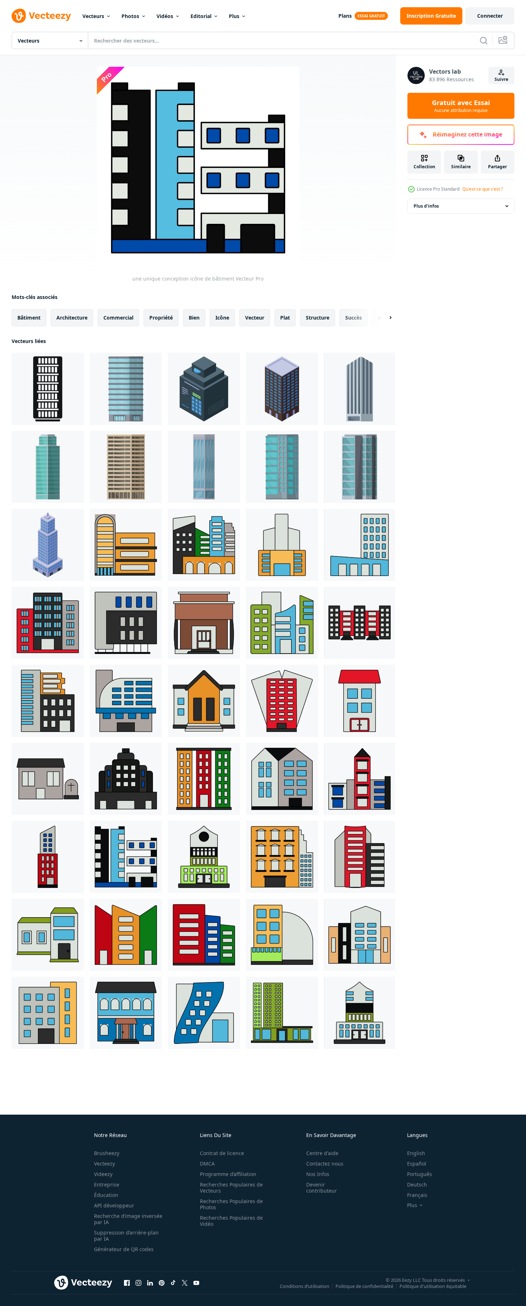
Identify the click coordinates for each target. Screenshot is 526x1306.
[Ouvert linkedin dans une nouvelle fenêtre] (150, 1282)
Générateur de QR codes (124, 1249)
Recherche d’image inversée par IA (128, 1218)
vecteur (254, 317)
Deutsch (417, 1184)
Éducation (106, 1195)
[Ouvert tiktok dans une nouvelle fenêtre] (173, 1282)
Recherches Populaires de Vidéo (231, 1220)
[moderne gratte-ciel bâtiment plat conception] (126, 467)
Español (416, 1163)
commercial (118, 317)
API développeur (114, 1205)
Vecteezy (104, 1163)
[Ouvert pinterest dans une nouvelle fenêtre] (161, 1282)
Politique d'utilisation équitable (432, 1286)
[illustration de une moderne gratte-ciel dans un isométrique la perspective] (48, 545)
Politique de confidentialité (364, 1286)
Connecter (490, 15)
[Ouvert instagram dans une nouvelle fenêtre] (138, 1282)
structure (317, 317)
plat (285, 317)
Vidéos (165, 16)
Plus (234, 16)
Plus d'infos (426, 206)
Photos (130, 16)
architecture (71, 317)
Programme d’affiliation (228, 1174)
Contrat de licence (222, 1153)
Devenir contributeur (321, 1187)
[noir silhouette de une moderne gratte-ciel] (48, 389)
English (416, 1153)
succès (353, 317)
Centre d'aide (322, 1153)
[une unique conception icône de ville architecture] (126, 545)
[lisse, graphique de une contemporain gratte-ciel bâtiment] (359, 389)
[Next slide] (384, 317)
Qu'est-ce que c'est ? (482, 189)
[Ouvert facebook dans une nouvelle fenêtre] (127, 1282)
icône (222, 317)
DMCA (207, 1163)
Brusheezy (106, 1153)
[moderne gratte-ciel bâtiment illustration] (48, 467)
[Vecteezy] (41, 16)
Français (417, 1195)
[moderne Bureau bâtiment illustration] (359, 467)
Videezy (103, 1174)
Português (419, 1174)
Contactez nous (324, 1163)
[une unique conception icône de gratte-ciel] (359, 623)
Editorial (201, 16)
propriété (161, 317)
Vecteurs (93, 16)
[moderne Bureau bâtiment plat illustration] (282, 467)
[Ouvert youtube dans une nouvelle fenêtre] (196, 1282)
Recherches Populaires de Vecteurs (231, 1187)
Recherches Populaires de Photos (231, 1204)
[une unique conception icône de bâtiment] (48, 857)
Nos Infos (317, 1174)
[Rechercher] (483, 40)
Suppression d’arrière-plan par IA (126, 1235)
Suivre (501, 79)
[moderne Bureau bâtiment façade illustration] (204, 467)
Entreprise (106, 1184)
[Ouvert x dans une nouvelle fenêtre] (185, 1282)
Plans (345, 15)
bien (194, 317)
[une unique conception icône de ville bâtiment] (204, 545)
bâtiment (28, 317)
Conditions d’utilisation (304, 1286)
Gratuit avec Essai (461, 105)
